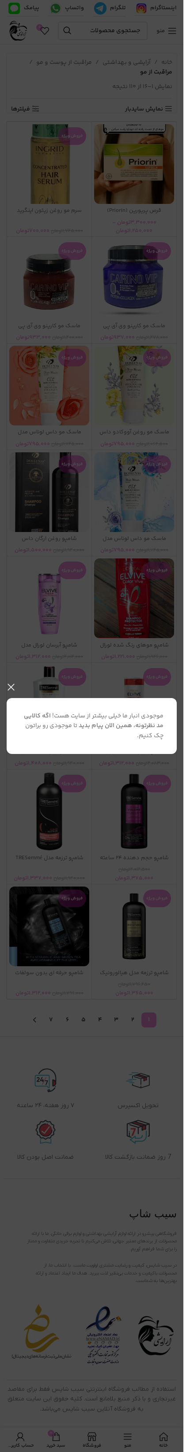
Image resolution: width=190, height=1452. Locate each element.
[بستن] (11, 687)
